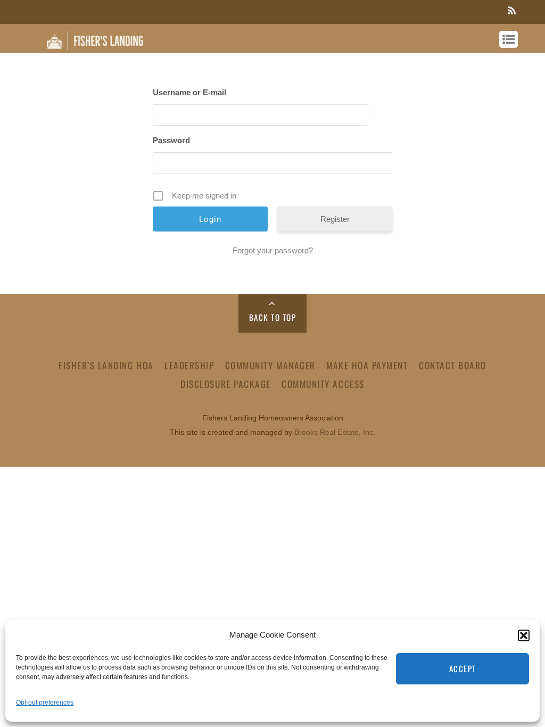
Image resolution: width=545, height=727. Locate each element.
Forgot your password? (273, 250)
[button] (523, 635)
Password (171, 140)
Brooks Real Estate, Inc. (334, 432)
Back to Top (272, 317)
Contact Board (452, 365)
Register (335, 219)
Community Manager (270, 365)
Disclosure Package (225, 384)
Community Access (323, 384)
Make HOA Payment (367, 365)
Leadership (189, 365)
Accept (462, 668)
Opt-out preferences (44, 702)
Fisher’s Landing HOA (106, 365)
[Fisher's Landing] (95, 47)
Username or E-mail (189, 92)
